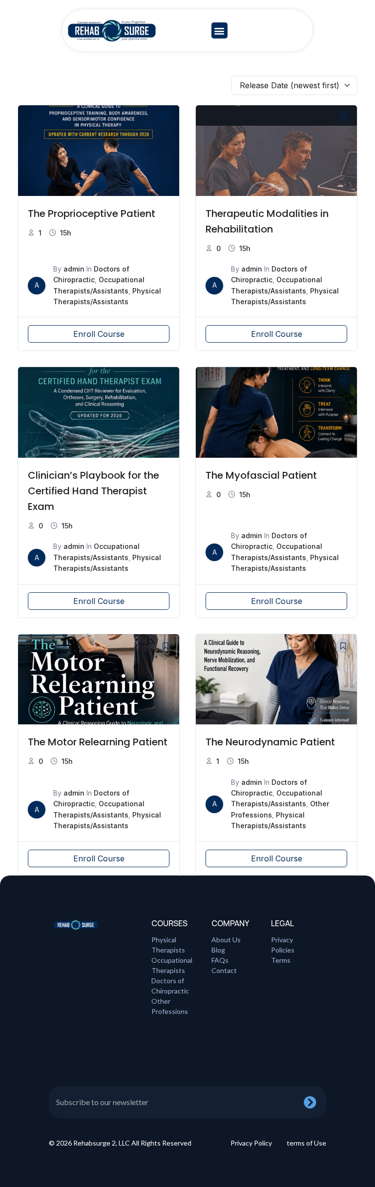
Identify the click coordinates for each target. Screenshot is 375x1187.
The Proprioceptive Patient (91, 213)
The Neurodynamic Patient (270, 742)
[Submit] (315, 1102)
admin (73, 269)
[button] (219, 30)
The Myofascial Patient (261, 475)
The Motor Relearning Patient (97, 742)
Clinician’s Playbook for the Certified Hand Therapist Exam (93, 490)
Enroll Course (99, 334)
